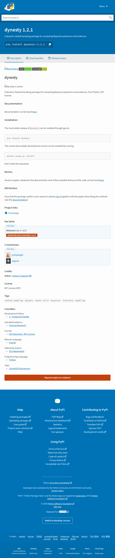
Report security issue (57, 452)
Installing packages (19, 416)
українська (64, 536)
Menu (102, 6)
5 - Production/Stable (19, 316)
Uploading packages (19, 420)
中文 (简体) (94, 536)
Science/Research (17, 325)
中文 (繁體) (105, 536)
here (34, 111)
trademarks (81, 495)
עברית (55, 539)
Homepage (13, 213)
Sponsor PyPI (95, 428)
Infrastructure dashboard (56, 420)
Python (12, 359)
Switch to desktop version (57, 520)
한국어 (73, 539)
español (22, 536)
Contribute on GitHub (94, 420)
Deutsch (84, 536)
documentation (20, 199)
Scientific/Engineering (19, 368)
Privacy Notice (56, 460)
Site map (57, 506)
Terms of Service (56, 449)
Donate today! (58, 490)
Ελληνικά (75, 536)
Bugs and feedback (95, 416)
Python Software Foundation (60, 503)
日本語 (39, 536)
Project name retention (19, 428)
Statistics (57, 424)
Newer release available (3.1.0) (21, 235)
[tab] (14, 58)
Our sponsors (58, 432)
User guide (19, 424)
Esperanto (64, 539)
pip (64, 128)
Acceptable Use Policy (56, 464)
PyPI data (10, 226)
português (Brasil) (51, 536)
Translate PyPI (94, 424)
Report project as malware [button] (57, 377)
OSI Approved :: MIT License (22, 334)
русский (47, 539)
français (31, 536)
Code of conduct (56, 456)
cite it (58, 196)
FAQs (20, 432)
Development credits (94, 432)
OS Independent (16, 351)
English (12, 342)
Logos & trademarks (57, 428)
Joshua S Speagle (20, 276)
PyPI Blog (56, 416)
